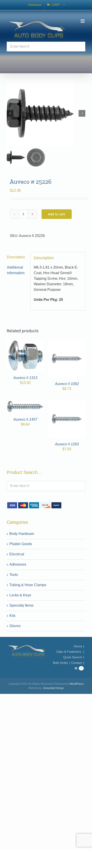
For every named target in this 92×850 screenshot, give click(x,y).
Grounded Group (53, 688)
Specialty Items (21, 605)
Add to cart (56, 214)
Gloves (15, 626)
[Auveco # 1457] (25, 403)
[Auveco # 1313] (25, 342)
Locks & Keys (20, 595)
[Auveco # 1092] (66, 342)
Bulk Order (60, 663)
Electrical (16, 554)
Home (78, 646)
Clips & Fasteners (69, 651)
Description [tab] (16, 257)
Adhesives (17, 564)
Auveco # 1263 (67, 444)
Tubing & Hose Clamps (27, 585)
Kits (12, 616)
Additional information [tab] (16, 270)
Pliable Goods (20, 544)
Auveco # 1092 (67, 384)
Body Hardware (21, 534)
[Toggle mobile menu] (83, 21)
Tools (13, 575)
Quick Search (72, 657)
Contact (76, 663)
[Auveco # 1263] (66, 403)
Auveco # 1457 (25, 419)
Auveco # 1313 (25, 378)
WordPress (76, 683)
